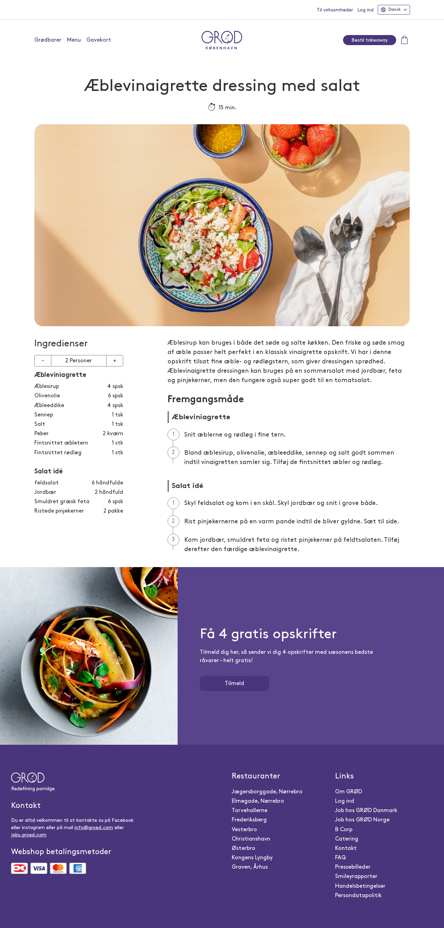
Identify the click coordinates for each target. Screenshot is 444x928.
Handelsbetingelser (360, 886)
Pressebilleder (352, 867)
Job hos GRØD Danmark (366, 810)
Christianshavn (251, 839)
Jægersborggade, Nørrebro (267, 791)
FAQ (340, 857)
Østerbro (243, 848)
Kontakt (346, 848)
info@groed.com (94, 827)
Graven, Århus (250, 867)
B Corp (343, 829)
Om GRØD (348, 791)
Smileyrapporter (356, 876)
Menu (74, 40)
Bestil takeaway (369, 40)
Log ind (365, 10)
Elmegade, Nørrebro (258, 801)
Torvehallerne (249, 810)
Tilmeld (234, 683)
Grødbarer (47, 40)
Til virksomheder (335, 10)
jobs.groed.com (28, 835)
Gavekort (98, 40)
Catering (346, 839)
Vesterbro (244, 829)
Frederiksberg (249, 819)
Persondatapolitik (358, 895)
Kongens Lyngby (252, 857)
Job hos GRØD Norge (362, 819)
